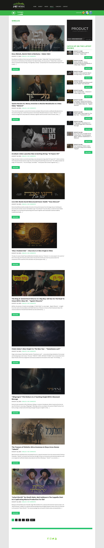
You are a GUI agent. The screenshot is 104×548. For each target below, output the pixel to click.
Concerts (58, 6)
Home (34, 6)
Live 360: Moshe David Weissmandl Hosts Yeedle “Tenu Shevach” (36, 202)
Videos (46, 6)
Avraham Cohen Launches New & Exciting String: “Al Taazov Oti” (36, 154)
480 (27, 520)
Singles (24, 56)
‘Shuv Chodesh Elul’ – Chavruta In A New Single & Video (32, 251)
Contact (65, 6)
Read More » (16, 69)
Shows (40, 6)
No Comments (32, 56)
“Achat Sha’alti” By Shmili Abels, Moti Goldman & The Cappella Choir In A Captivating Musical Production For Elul (37, 498)
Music (51, 6)
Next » (32, 520)
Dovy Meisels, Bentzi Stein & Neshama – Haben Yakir (31, 54)
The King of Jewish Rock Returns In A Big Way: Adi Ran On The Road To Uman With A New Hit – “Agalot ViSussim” (38, 300)
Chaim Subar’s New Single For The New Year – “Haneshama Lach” (36, 349)
